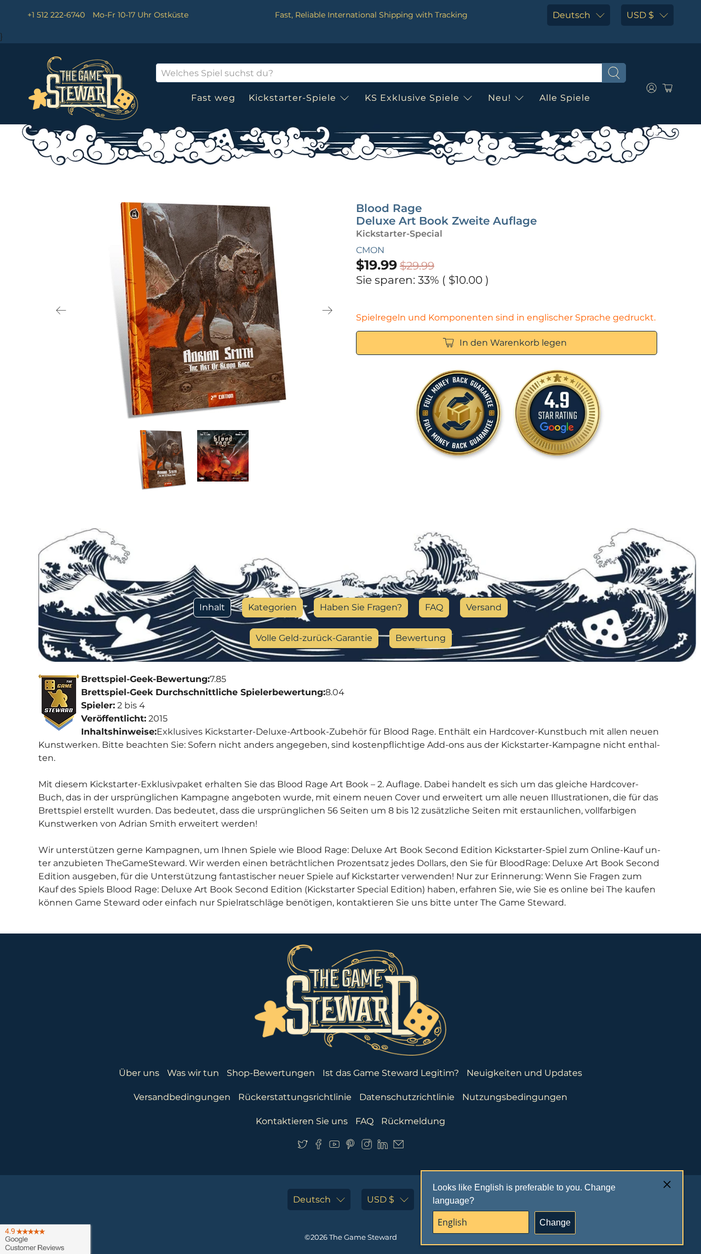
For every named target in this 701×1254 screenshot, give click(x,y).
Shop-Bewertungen (271, 1073)
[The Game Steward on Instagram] (366, 1146)
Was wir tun (193, 1073)
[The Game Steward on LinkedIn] (382, 1146)
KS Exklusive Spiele (412, 98)
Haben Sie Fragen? (361, 607)
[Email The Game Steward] (398, 1146)
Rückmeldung (413, 1121)
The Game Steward (363, 1237)
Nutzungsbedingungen (514, 1097)
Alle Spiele (564, 98)
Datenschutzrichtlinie (407, 1097)
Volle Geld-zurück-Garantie (314, 638)
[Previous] (61, 311)
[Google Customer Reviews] (45, 1239)
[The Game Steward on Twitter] (302, 1146)
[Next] (327, 311)
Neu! (499, 98)
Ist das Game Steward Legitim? (391, 1073)
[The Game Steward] (83, 88)
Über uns (139, 1073)
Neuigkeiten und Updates (524, 1073)
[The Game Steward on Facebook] (318, 1146)
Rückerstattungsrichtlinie (295, 1097)
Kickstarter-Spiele (292, 98)
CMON (370, 250)
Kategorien (272, 607)
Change (555, 1222)
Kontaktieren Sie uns (302, 1121)
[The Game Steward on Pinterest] (350, 1146)
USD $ (640, 15)
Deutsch (571, 15)
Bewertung (420, 638)
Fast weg (213, 98)
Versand (484, 607)
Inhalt (212, 607)
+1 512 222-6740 (56, 15)
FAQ (434, 607)
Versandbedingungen (182, 1097)
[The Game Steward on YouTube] (334, 1146)
